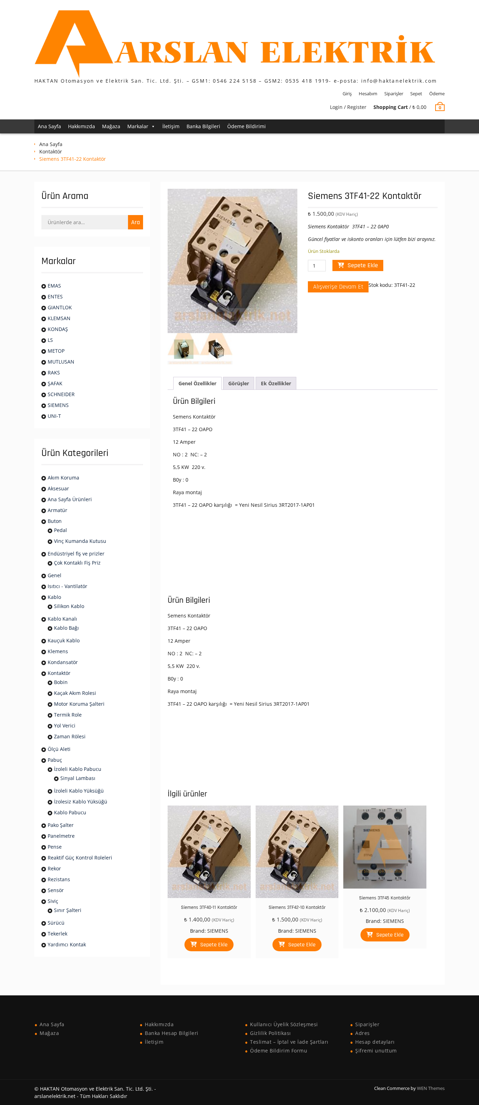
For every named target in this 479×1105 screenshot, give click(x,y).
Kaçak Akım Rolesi (75, 693)
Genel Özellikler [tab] (197, 383)
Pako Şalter (61, 825)
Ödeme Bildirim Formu (278, 1050)
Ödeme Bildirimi (246, 126)
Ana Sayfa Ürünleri (70, 499)
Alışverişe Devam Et (338, 287)
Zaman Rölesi (70, 736)
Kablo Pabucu (70, 812)
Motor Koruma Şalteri (79, 703)
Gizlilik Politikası (270, 1033)
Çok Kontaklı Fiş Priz (77, 562)
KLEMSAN (59, 318)
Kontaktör (50, 151)
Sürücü (56, 922)
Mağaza (111, 126)
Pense (55, 846)
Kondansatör (63, 662)
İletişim (171, 126)
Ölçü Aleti (59, 749)
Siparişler (393, 93)
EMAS (54, 285)
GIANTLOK (60, 307)
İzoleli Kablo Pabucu (77, 769)
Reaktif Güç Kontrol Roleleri (80, 857)
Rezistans (59, 879)
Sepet (416, 93)
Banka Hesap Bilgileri (171, 1033)
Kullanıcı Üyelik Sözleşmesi (284, 1024)
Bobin (61, 682)
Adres (362, 1033)
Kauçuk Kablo (64, 640)
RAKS (54, 372)
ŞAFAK (55, 383)
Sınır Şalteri (67, 910)
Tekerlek (57, 933)
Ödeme (437, 93)
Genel (54, 575)
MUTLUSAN (61, 361)
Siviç (53, 901)
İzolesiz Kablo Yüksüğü (80, 801)
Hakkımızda (81, 126)
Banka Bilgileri (203, 126)
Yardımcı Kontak (67, 944)
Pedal (60, 530)
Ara (135, 222)
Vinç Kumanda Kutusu (80, 541)
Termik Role (68, 714)
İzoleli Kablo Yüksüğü (79, 790)
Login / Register (348, 107)
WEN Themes (431, 1088)
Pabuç (55, 760)
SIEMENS (217, 930)
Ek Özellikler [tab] (276, 383)
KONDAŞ (58, 329)
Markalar (137, 126)
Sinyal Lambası (77, 778)
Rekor (54, 868)
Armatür (57, 510)
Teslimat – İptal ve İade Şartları (289, 1041)
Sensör (56, 890)
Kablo (54, 597)
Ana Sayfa (49, 126)
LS (50, 340)
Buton (55, 521)
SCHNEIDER (61, 394)
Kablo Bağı (66, 627)
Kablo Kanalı (62, 618)
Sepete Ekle (363, 265)
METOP (56, 350)
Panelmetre (61, 836)
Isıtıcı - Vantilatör (67, 586)
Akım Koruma (63, 477)
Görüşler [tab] (238, 383)
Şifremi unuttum (376, 1050)
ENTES (55, 296)
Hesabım (368, 93)
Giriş (347, 93)
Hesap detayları (375, 1041)
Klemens (58, 651)
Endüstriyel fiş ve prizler (76, 553)
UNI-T (54, 416)
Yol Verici (64, 725)
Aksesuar (58, 488)
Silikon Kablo (69, 606)
